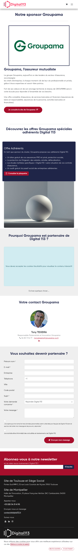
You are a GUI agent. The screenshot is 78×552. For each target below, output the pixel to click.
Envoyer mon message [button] (60, 440)
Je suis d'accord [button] (68, 548)
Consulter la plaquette (17, 173)
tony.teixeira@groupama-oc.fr (46, 338)
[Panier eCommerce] (66, 4)
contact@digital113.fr (12, 513)
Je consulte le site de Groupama (22, 110)
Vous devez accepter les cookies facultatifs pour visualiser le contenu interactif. (39, 266)
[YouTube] (5, 521)
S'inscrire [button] (68, 467)
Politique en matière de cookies (20, 544)
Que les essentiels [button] (55, 548)
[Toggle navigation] (72, 4)
